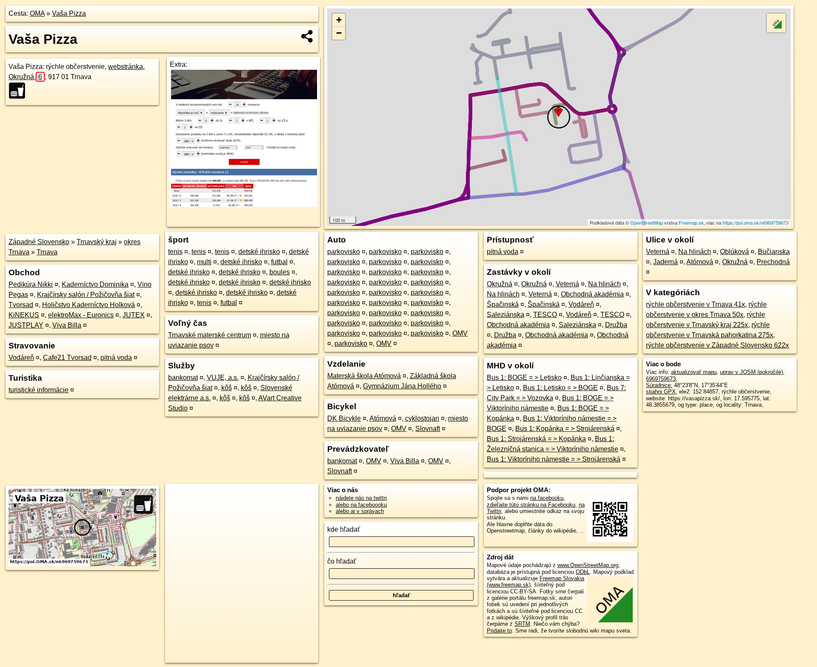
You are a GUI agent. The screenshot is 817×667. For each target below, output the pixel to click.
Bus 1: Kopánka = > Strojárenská (564, 428)
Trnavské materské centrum (209, 335)
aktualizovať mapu (694, 372)
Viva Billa (66, 325)
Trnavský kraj (97, 241)
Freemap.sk (691, 222)
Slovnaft (427, 428)
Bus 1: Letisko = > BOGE (560, 387)
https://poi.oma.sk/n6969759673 (755, 222)
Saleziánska (505, 314)
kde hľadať (343, 529)
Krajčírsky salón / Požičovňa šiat (85, 294)
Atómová (382, 418)
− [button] (339, 33)
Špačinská (503, 304)
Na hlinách (604, 284)
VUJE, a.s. (223, 377)
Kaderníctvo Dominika (95, 284)
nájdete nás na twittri (361, 498)
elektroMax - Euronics (81, 315)
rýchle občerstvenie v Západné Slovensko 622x (717, 345)
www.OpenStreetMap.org (587, 565)
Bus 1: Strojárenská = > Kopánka (536, 438)
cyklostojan (422, 418)
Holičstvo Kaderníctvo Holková (88, 304)
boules (279, 272)
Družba (616, 324)
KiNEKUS (24, 315)
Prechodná (773, 261)
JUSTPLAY (26, 325)
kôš (226, 387)
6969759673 (661, 379)
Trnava (47, 252)
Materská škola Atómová (364, 375)
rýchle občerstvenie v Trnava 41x (695, 304)
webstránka (125, 66)
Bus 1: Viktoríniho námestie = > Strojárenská (553, 459)
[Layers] (776, 23)
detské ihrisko (259, 251)
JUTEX (134, 315)
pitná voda (116, 357)
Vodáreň (21, 357)
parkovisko (343, 251)
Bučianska (774, 251)
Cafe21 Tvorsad (67, 357)
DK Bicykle (344, 418)
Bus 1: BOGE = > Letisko (524, 377)
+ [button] (339, 19)
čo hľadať (341, 561)
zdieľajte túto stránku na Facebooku (531, 505)
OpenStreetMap (646, 222)
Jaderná (665, 261)
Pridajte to (499, 630)
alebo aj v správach (360, 511)
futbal (279, 261)
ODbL (583, 572)
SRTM (522, 624)
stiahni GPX (661, 391)
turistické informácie (39, 389)
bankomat (183, 377)
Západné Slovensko (39, 241)
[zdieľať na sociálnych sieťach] (307, 36)
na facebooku (546, 498)
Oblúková (734, 251)
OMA (37, 13)
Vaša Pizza (69, 13)
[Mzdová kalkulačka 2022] (243, 204)
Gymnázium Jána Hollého (402, 386)
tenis (175, 251)
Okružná (25, 76)
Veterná (567, 284)
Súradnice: (659, 385)
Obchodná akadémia (592, 294)
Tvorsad (21, 304)
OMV (460, 333)
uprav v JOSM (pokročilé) (751, 372)
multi (204, 261)
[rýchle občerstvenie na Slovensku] (19, 91)
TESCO (545, 314)
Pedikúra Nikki (31, 284)
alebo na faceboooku (361, 505)
